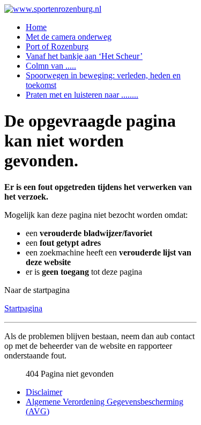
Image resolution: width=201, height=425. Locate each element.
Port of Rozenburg (57, 46)
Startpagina (23, 308)
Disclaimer (44, 392)
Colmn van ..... (51, 65)
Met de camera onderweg (68, 36)
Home (36, 27)
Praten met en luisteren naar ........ (82, 94)
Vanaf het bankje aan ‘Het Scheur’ (84, 56)
